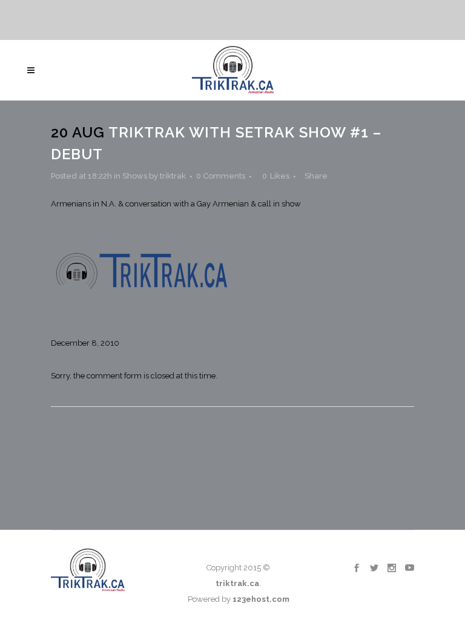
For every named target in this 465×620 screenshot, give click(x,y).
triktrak (173, 175)
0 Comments (220, 175)
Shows (134, 175)
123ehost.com (260, 599)
